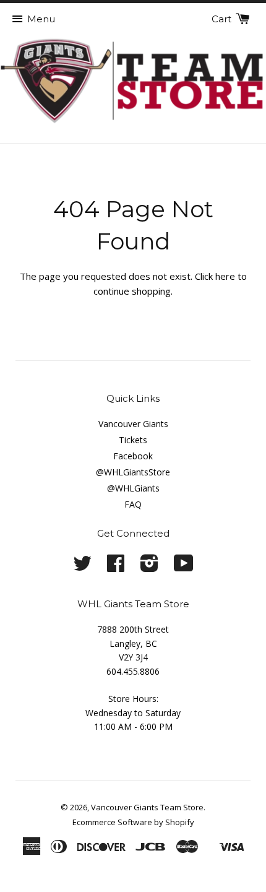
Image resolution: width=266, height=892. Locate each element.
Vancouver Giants (133, 424)
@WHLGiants (133, 488)
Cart (223, 19)
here (225, 276)
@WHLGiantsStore (133, 472)
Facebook (133, 456)
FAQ (133, 504)
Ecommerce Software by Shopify (133, 822)
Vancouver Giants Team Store (147, 807)
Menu (41, 19)
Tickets (133, 440)
